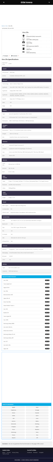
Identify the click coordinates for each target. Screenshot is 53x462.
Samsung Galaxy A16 (26, 338)
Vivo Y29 (26, 309)
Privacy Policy (15, 452)
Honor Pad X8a (26, 302)
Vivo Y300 (26, 320)
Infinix (13, 415)
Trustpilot (41, 452)
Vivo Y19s (26, 291)
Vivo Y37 (26, 341)
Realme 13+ (26, 312)
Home (3, 26)
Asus (37, 407)
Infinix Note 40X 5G (26, 330)
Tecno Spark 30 (26, 316)
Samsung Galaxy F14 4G (26, 334)
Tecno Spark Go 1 (26, 284)
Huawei (37, 413)
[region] (26, 15)
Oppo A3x (26, 348)
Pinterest (35, 452)
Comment (15, 55)
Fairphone (13, 410)
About (3, 452)
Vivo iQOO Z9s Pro (26, 327)
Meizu (37, 421)
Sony (37, 432)
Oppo (37, 426)
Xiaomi (13, 437)
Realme (37, 429)
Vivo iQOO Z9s (26, 345)
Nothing (37, 424)
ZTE (37, 437)
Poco (13, 429)
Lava (37, 418)
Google (37, 410)
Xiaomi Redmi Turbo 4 (26, 305)
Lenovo (13, 421)
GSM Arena (26, 2)
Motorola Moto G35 (26, 294)
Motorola (13, 424)
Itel (13, 418)
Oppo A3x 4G (26, 298)
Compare (5, 55)
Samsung (13, 432)
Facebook (29, 452)
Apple (13, 407)
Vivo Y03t (26, 280)
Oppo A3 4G (26, 287)
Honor (13, 413)
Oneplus (13, 426)
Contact (9, 452)
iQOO (37, 415)
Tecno (13, 435)
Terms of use (5, 454)
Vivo (7, 26)
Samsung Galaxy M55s (26, 323)
